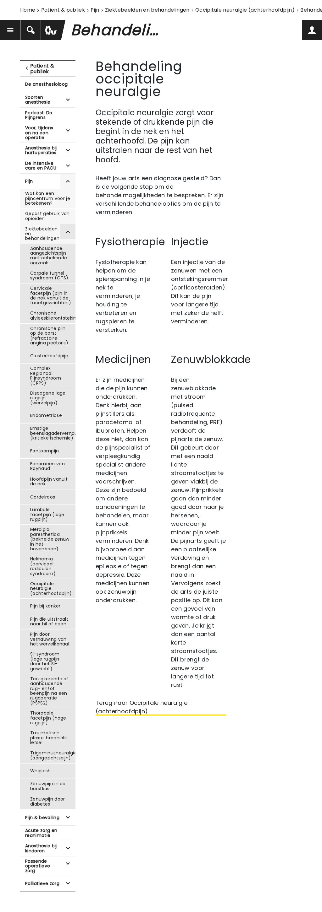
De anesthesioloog (46, 84)
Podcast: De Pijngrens (39, 115)
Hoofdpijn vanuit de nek (49, 481)
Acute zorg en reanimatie (41, 832)
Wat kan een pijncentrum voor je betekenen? (47, 198)
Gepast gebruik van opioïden (47, 215)
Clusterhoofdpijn (49, 356)
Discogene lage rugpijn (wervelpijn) (47, 398)
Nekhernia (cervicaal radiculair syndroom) (43, 566)
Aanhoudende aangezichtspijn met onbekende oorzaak (48, 255)
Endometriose (46, 415)
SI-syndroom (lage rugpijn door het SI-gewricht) (45, 661)
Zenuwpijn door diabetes (47, 801)
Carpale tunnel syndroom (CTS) (49, 275)
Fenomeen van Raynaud (47, 466)
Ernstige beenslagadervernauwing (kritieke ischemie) (52, 433)
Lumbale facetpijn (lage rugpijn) (47, 514)
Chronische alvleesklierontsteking (52, 315)
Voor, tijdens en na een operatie (39, 133)
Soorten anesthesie (37, 99)
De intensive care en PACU (40, 165)
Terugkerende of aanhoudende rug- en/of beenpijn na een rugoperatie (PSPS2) (49, 691)
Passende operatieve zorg (37, 866)
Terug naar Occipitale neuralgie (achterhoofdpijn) (141, 707)
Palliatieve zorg (42, 883)
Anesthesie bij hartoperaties (41, 150)
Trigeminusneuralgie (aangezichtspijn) (52, 755)
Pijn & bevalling (42, 817)
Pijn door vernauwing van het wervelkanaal (49, 639)
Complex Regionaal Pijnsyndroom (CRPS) (45, 375)
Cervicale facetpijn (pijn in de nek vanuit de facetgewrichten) (50, 295)
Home (27, 9)
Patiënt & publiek (63, 9)
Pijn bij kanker (45, 606)
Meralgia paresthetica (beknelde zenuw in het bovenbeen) (49, 539)
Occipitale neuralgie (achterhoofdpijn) (245, 9)
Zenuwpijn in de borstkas (48, 785)
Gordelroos (42, 497)
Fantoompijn (44, 451)
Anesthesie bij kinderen (41, 848)
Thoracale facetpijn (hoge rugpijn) (48, 718)
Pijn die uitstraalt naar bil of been (49, 621)
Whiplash (40, 771)
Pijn (95, 9)
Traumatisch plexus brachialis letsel (49, 738)
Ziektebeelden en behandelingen (147, 9)
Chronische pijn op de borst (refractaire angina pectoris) (49, 335)
